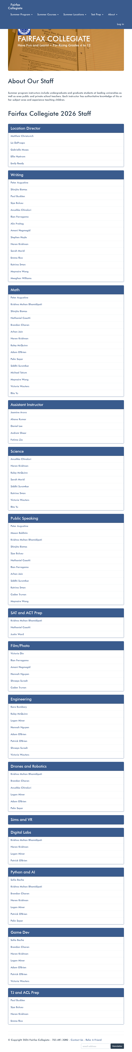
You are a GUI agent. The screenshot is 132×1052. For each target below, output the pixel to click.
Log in (120, 24)
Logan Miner (18, 720)
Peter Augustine (19, 182)
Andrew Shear (18, 433)
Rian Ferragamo (20, 216)
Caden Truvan (18, 594)
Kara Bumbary (19, 706)
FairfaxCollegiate (15, 6)
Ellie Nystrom (18, 156)
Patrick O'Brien (19, 741)
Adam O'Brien (18, 352)
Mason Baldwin (19, 533)
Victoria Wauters (20, 386)
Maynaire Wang (19, 271)
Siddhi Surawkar (20, 365)
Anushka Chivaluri (21, 210)
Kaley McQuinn (19, 345)
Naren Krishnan (19, 244)
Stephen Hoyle (19, 237)
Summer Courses (47, 14)
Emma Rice (17, 257)
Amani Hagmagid (20, 230)
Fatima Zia (17, 439)
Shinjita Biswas (19, 189)
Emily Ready (17, 163)
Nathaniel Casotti (20, 318)
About (112, 14)
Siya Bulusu (17, 203)
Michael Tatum (19, 372)
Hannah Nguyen (20, 674)
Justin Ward (17, 634)
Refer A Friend (94, 1039)
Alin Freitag (17, 223)
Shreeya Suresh (19, 680)
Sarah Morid (18, 250)
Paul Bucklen (18, 196)
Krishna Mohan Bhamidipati (26, 304)
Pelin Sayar (17, 359)
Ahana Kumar (18, 419)
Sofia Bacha (17, 879)
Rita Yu (14, 393)
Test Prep (96, 14)
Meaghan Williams (21, 278)
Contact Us (77, 1039)
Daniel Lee (16, 426)
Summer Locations (74, 14)
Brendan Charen (20, 325)
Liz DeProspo (18, 142)
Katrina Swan (18, 264)
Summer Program (20, 14)
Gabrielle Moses (19, 149)
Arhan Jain (17, 331)
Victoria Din (17, 653)
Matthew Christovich (22, 136)
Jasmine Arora (19, 412)
